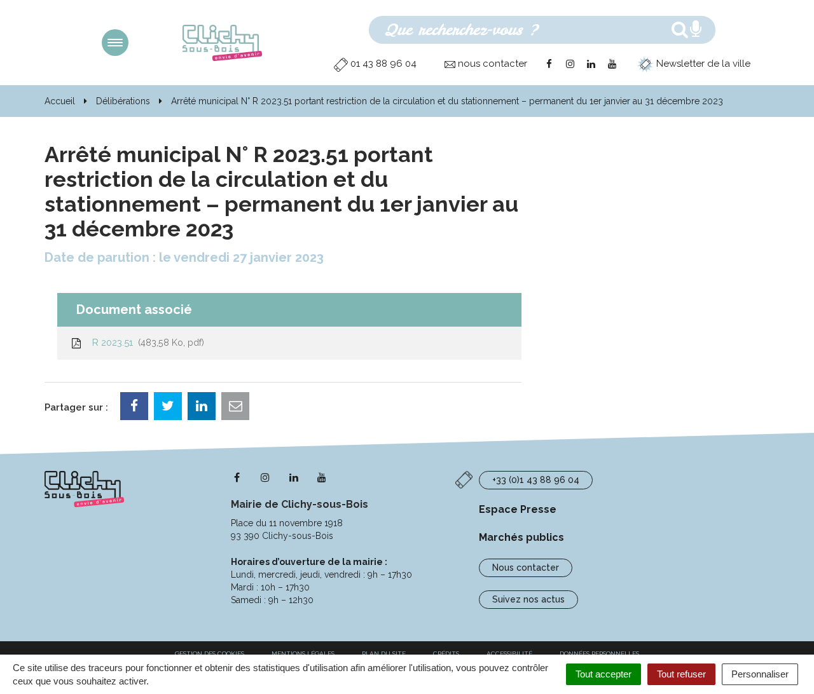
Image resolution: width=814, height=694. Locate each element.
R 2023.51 (146, 342)
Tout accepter (603, 674)
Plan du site (384, 653)
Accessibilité (509, 653)
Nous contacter (525, 567)
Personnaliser (760, 674)
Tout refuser (681, 674)
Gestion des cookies (209, 653)
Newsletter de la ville (702, 63)
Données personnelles (599, 653)
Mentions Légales (303, 653)
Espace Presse (517, 509)
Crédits (446, 653)
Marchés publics (521, 537)
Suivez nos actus (528, 599)
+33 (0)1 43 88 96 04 (535, 480)
